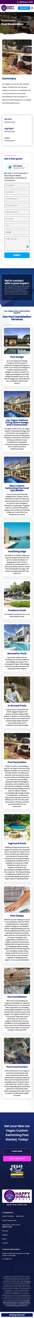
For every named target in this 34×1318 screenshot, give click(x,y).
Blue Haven (20, 1216)
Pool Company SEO (10, 1304)
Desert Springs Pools (9, 1220)
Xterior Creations (8, 1216)
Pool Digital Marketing (24, 1302)
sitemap (28, 1281)
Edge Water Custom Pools (11, 1225)
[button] (24, 8)
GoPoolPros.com (23, 1304)
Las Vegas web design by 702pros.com (16, 1305)
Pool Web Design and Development (16, 1301)
